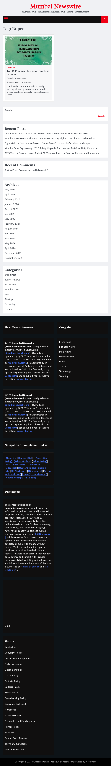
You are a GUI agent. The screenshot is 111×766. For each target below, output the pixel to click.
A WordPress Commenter (18, 170)
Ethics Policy (11, 692)
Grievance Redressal (15, 704)
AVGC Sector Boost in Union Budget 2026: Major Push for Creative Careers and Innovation (52, 153)
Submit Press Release (16, 738)
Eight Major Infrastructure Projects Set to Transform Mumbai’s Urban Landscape (47, 143)
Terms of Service (31, 566)
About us (9, 641)
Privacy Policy (12, 726)
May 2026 (10, 189)
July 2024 (9, 233)
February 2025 (12, 223)
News (8, 294)
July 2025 (9, 214)
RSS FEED (10, 732)
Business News (12, 279)
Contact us (10, 647)
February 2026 (12, 199)
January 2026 (12, 204)
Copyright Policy (13, 652)
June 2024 (10, 238)
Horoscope (10, 709)
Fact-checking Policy (15, 698)
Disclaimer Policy (13, 669)
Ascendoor (68, 762)
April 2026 (10, 194)
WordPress (90, 762)
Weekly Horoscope (15, 749)
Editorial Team (12, 687)
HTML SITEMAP (13, 715)
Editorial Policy (12, 681)
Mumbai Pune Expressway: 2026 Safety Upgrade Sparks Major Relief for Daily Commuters (52, 148)
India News (10, 284)
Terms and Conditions (16, 744)
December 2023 (13, 253)
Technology (11, 304)
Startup (9, 299)
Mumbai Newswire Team (17, 78)
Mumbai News (12, 289)
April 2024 (10, 248)
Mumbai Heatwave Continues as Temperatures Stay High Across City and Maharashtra (50, 138)
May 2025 (10, 219)
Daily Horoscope (13, 664)
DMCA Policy (11, 675)
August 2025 (11, 209)
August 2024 (11, 228)
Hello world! (41, 170)
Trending (11, 67)
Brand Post (10, 274)
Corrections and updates (18, 658)
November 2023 (13, 258)
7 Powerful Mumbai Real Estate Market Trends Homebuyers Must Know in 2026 (46, 133)
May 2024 (10, 243)
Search (8, 110)
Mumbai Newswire (55, 6)
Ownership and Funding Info (20, 721)
